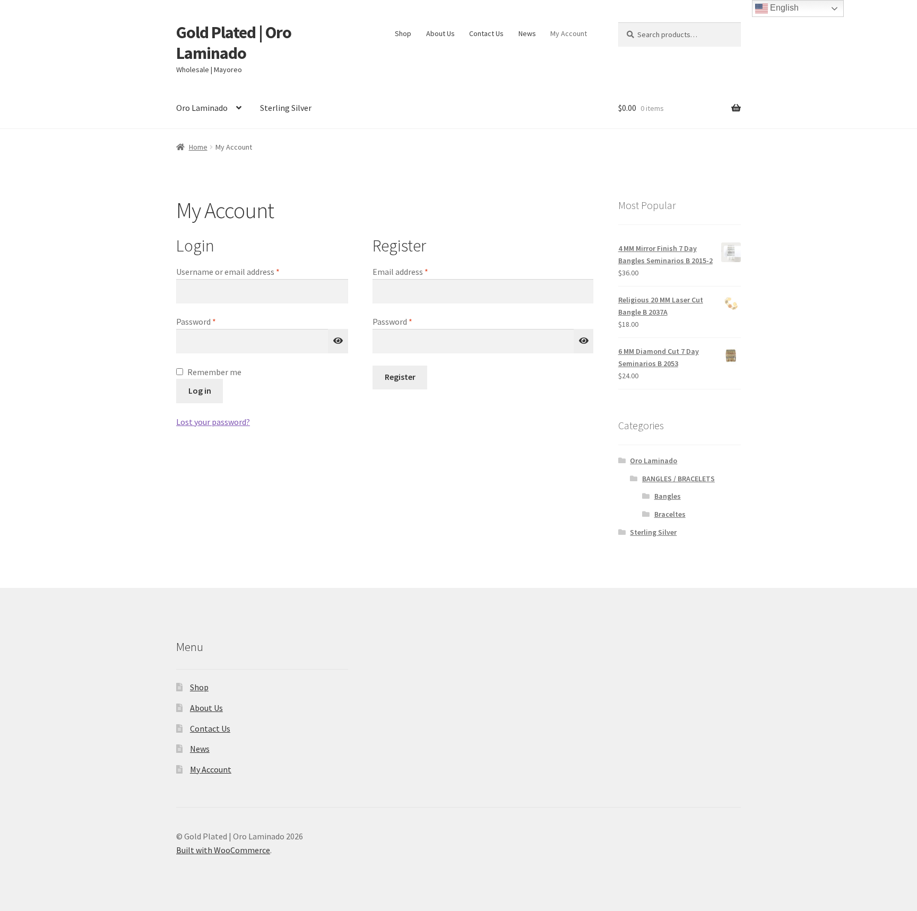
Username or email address (243, 271)
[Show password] (338, 341)
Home (198, 147)
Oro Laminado (202, 107)
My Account (568, 33)
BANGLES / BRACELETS (678, 478)
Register (400, 376)
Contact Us (486, 33)
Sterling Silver (286, 107)
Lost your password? (213, 422)
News (527, 33)
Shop (403, 33)
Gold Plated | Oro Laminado (233, 43)
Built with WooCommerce (223, 850)
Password (211, 321)
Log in (199, 390)
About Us (440, 33)
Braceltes (670, 514)
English (783, 7)
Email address (416, 271)
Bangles (667, 496)
